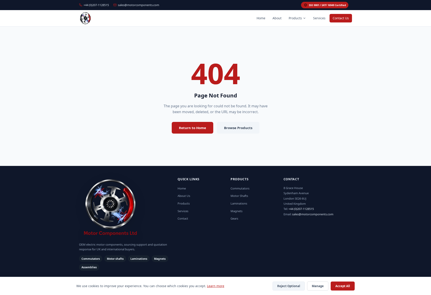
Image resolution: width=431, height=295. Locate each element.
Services (319, 18)
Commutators (240, 188)
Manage (318, 286)
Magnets (236, 211)
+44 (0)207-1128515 (96, 5)
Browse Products (238, 127)
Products (295, 18)
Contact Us (341, 18)
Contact (183, 218)
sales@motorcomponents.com (138, 5)
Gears (234, 218)
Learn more (215, 286)
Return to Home (192, 127)
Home (261, 18)
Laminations (239, 203)
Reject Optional (288, 286)
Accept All (342, 286)
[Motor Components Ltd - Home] (124, 208)
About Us (184, 196)
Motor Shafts (239, 196)
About (277, 18)
